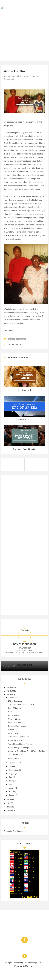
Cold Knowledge (31, 963)
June (11, 781)
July (10, 777)
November (13, 763)
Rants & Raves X (15, 740)
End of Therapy (14, 708)
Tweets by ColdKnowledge (15, 831)
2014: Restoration (15, 701)
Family (11, 339)
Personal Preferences (17, 726)
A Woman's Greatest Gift (18, 737)
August (12, 774)
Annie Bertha (13, 715)
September (13, 770)
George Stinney (14, 719)
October (12, 766)
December (13, 698)
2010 (9, 807)
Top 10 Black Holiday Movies (20, 744)
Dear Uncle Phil (14, 722)
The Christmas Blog (16, 755)
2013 (9, 800)
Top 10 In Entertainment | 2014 (21, 704)
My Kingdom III (24, 390)
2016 (9, 687)
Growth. (11, 730)
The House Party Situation (24, 449)
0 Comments (33, 76)
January (12, 795)
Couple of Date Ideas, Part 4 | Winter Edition (26, 751)
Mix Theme (30, 966)
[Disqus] (24, 510)
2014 (9, 695)
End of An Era (24, 419)
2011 (9, 803)
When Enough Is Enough (18, 748)
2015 (9, 691)
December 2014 (15, 758)
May (10, 784)
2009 (9, 810)
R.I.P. (10, 712)
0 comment (9, 79)
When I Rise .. (14, 733)
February (12, 791)
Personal (21, 339)
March (11, 788)
